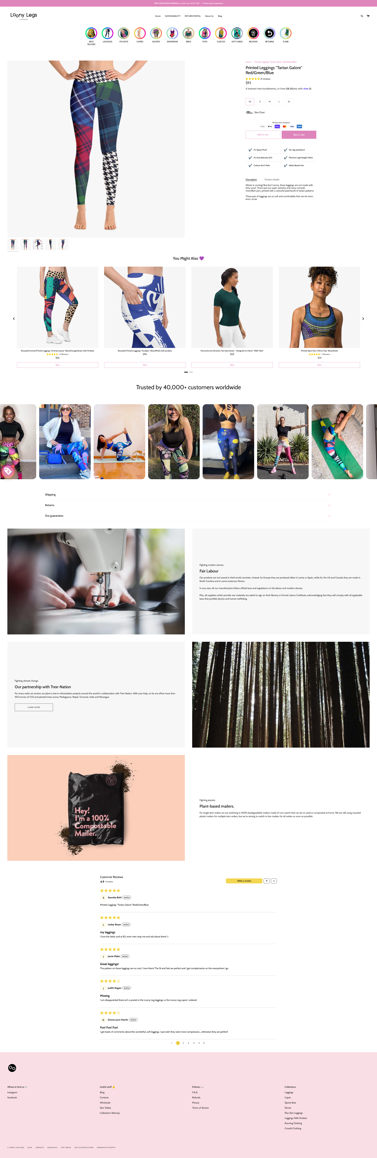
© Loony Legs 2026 (15, 1147)
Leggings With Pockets (296, 1118)
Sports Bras (290, 1102)
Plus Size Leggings (294, 1113)
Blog (102, 1092)
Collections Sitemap (110, 1113)
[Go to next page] (204, 1043)
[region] (188, 319)
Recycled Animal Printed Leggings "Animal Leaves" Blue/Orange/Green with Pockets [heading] (57, 350)
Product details (272, 179)
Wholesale (105, 1102)
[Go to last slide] (14, 319)
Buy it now (299, 134)
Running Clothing (293, 1123)
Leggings (289, 1092)
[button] (253, 78)
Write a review (244, 880)
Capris (288, 1097)
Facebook (12, 1097)
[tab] (186, 372)
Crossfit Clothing (293, 1128)
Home (248, 62)
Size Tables (105, 1107)
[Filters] (267, 880)
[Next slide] (363, 319)
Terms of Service (200, 1107)
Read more (251, 199)
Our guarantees (54, 515)
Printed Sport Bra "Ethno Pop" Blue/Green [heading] (319, 350)
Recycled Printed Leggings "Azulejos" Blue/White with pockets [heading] (145, 350)
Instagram (12, 1092)
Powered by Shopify (106, 1147)
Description (251, 179)
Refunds (196, 1097)
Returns (49, 505)
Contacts (104, 1097)
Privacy (195, 1102)
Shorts (288, 1107)
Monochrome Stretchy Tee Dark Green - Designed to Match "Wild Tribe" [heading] (232, 350)
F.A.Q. (195, 1092)
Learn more (34, 707)
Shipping (50, 494)
